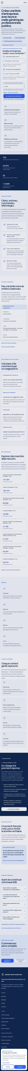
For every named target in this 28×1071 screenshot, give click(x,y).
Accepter (20, 1067)
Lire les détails (5, 1062)
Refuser (8, 1067)
